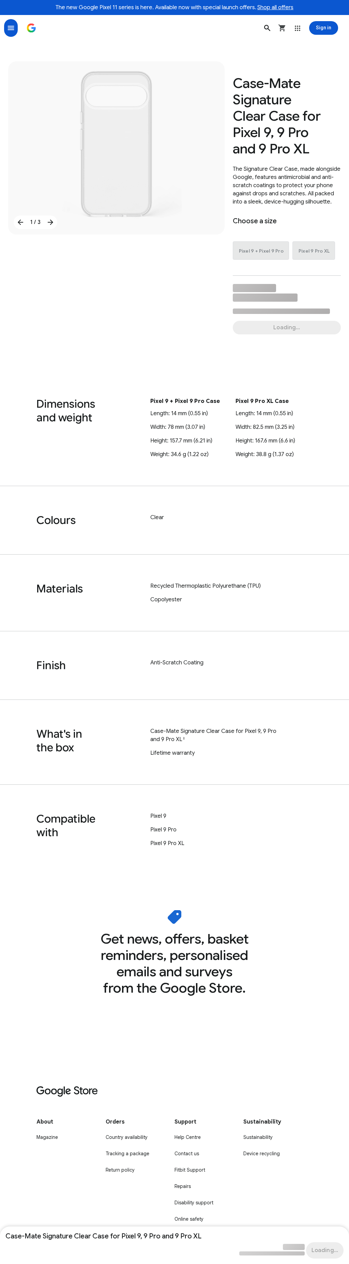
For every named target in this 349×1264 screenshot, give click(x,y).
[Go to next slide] (50, 222)
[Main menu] (11, 28)
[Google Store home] (31, 27)
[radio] (261, 250)
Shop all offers (275, 7)
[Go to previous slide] (20, 222)
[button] (267, 28)
